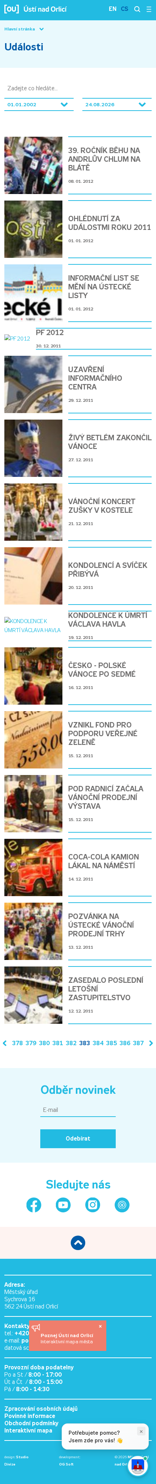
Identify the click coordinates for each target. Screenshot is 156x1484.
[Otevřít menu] (149, 9)
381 (57, 1043)
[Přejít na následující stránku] (149, 1043)
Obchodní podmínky (31, 1423)
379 (30, 1043)
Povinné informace (29, 1416)
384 (98, 1043)
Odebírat (78, 1138)
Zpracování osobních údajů (41, 1408)
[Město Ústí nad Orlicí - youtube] (63, 1204)
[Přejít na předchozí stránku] (6, 1043)
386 (124, 1043)
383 (84, 1043)
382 (71, 1043)
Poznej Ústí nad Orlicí (68, 1335)
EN (112, 8)
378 (17, 1043)
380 (44, 1043)
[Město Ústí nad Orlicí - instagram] (92, 1204)
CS (124, 8)
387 (138, 1043)
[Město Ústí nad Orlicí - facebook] (33, 1204)
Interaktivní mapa (28, 1430)
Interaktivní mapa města (67, 1341)
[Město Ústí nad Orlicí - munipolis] (122, 1204)
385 (111, 1043)
